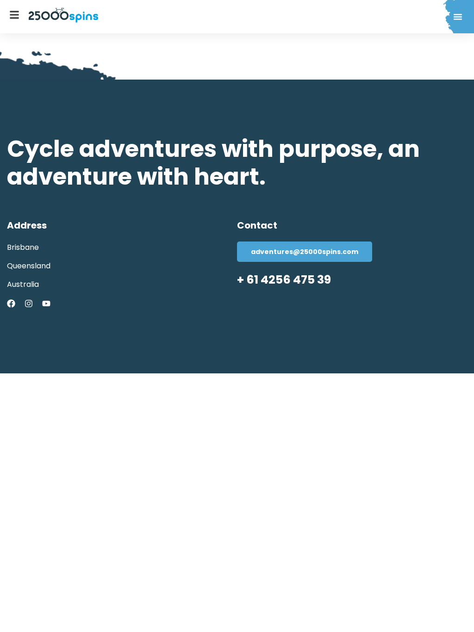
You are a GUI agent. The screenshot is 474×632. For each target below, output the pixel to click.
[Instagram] (29, 303)
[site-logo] (63, 15)
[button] (458, 17)
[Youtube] (46, 303)
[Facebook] (11, 303)
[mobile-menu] (14, 15)
